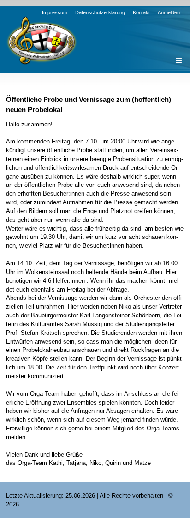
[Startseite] (41, 39)
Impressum (54, 12)
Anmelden (169, 12)
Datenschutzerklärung (100, 12)
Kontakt (141, 12)
